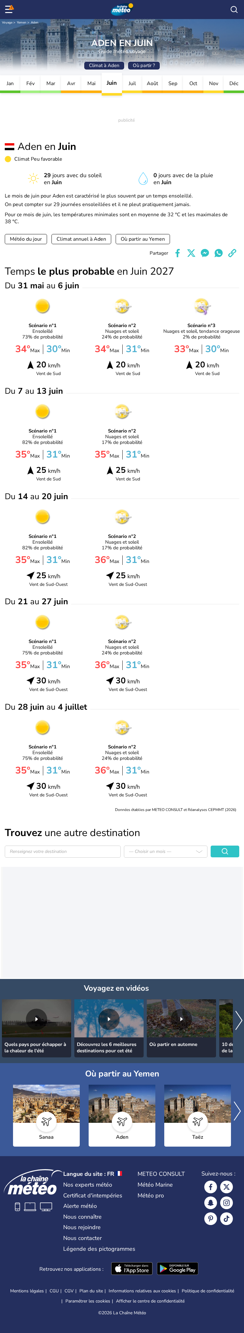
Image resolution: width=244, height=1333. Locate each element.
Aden (34, 22)
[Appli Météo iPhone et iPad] (131, 1269)
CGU (54, 1291)
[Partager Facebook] (177, 253)
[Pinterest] (210, 1218)
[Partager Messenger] (205, 253)
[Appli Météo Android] (177, 1269)
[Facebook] (210, 1187)
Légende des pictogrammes (99, 1249)
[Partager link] (232, 253)
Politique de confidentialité (208, 1291)
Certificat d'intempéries (92, 1195)
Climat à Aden (104, 65)
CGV (69, 1291)
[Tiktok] (226, 1218)
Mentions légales (27, 1291)
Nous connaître (82, 1217)
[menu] (10, 9)
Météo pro (151, 1195)
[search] (234, 9)
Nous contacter (82, 1238)
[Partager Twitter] (191, 253)
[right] (239, 1021)
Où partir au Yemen (143, 239)
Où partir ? (144, 65)
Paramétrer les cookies (87, 1301)
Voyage (7, 22)
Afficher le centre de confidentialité (150, 1301)
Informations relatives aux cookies (142, 1291)
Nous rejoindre (82, 1227)
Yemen (21, 22)
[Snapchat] (210, 1202)
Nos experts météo (87, 1185)
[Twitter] (226, 1187)
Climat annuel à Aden (81, 239)
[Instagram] (226, 1202)
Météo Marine (155, 1185)
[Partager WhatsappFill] (218, 253)
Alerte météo (80, 1206)
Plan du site (91, 1291)
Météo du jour (26, 239)
